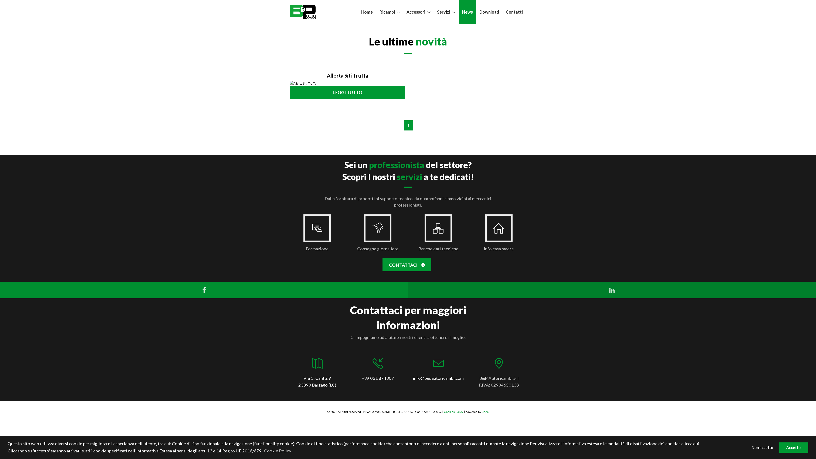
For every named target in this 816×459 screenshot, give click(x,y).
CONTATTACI (403, 265)
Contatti (514, 11)
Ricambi (387, 11)
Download (489, 11)
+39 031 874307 (378, 378)
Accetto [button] (793, 447)
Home (367, 11)
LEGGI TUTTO (347, 92)
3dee (485, 412)
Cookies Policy (453, 412)
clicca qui (690, 443)
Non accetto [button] (762, 447)
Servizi (443, 11)
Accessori (416, 11)
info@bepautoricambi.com (438, 378)
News (467, 11)
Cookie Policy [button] (277, 450)
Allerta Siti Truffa (347, 75)
